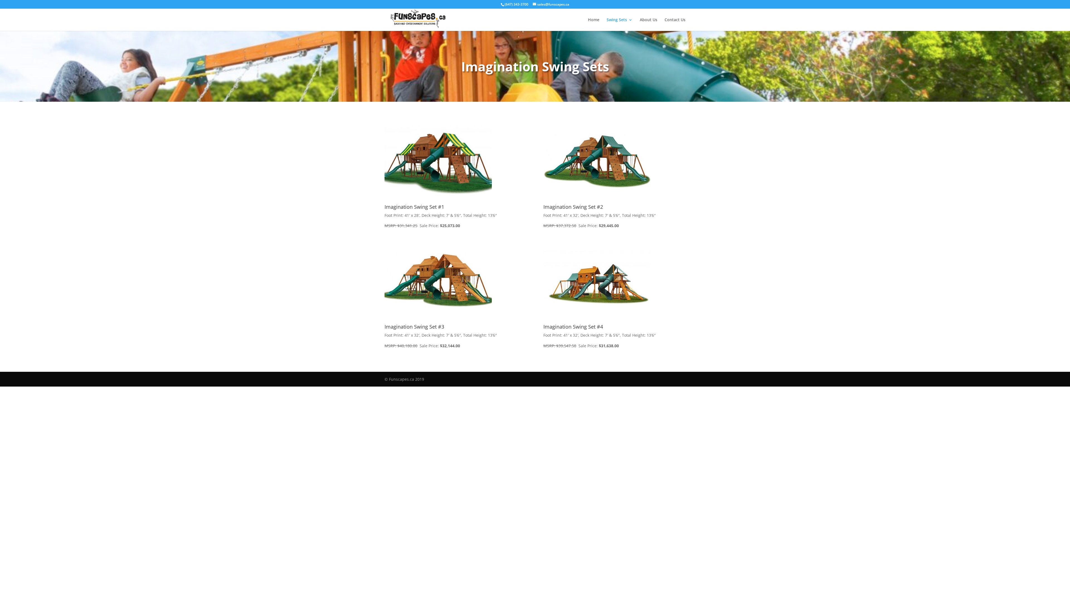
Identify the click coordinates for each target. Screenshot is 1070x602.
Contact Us (675, 20)
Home (593, 20)
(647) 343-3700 (516, 4)
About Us (648, 20)
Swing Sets (617, 20)
